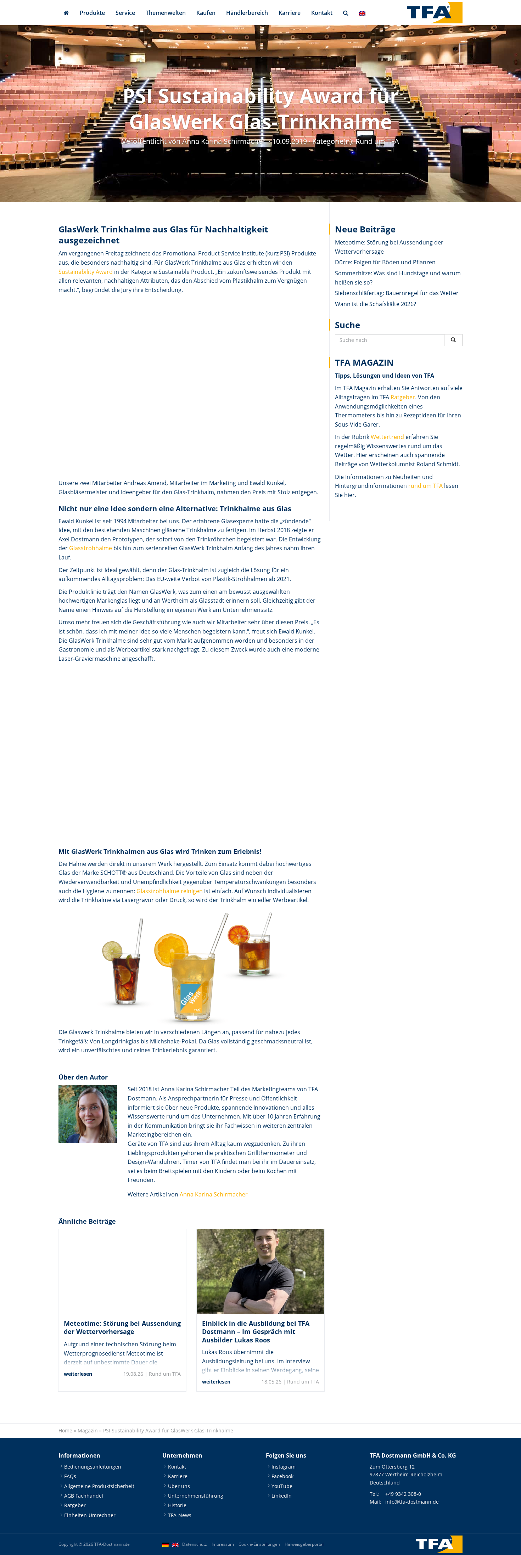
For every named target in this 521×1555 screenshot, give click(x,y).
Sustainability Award (85, 272)
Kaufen (205, 13)
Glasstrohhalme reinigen (169, 891)
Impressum (223, 1544)
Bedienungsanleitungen (92, 1466)
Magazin (88, 1430)
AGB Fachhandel (83, 1495)
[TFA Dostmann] (435, 12)
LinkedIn (281, 1495)
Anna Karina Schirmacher (214, 1194)
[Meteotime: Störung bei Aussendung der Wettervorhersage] (122, 1271)
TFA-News (179, 1514)
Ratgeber (403, 397)
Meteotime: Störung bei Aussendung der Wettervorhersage (122, 1327)
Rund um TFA (377, 141)
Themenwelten (166, 13)
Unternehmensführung (195, 1495)
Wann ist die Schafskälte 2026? (375, 304)
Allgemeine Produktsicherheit (99, 1485)
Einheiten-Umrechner (90, 1514)
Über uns (179, 1485)
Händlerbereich (247, 13)
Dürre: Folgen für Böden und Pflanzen (385, 262)
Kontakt (321, 13)
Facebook (282, 1476)
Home (65, 1430)
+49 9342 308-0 (403, 1494)
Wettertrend (387, 437)
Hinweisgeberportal (304, 1544)
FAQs (70, 1476)
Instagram (283, 1466)
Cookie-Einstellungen (259, 1544)
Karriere (290, 13)
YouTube (281, 1485)
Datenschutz (194, 1544)
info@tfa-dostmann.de (412, 1501)
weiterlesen (78, 1373)
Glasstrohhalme (90, 548)
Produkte (92, 13)
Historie (177, 1505)
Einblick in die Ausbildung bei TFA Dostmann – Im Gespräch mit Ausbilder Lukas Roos (255, 1331)
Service (125, 13)
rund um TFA (425, 486)
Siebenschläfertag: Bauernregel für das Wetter (397, 293)
